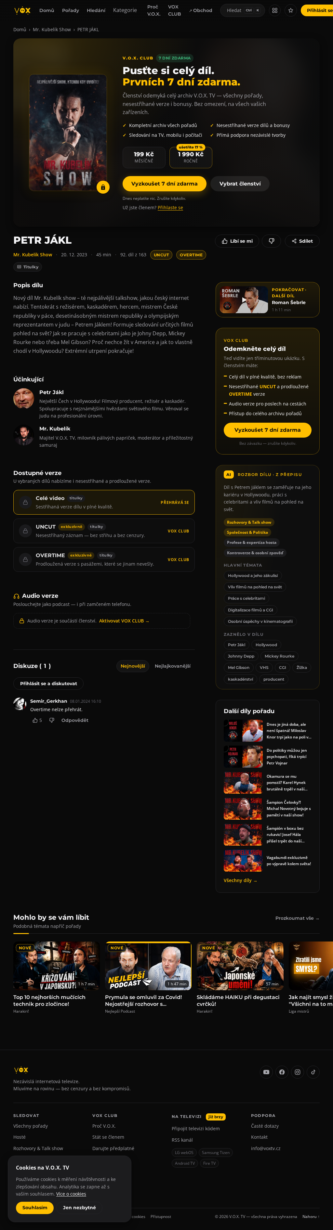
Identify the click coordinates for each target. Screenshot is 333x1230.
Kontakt (259, 1137)
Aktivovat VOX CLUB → (124, 621)
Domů (46, 10)
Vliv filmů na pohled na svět (255, 586)
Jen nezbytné (79, 1208)
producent (273, 679)
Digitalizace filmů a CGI (250, 610)
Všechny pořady (30, 1126)
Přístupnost (161, 1216)
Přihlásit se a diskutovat (48, 683)
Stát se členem (108, 1137)
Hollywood (266, 644)
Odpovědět (74, 720)
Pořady (70, 10)
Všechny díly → (241, 880)
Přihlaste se (170, 207)
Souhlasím (34, 1208)
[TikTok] (313, 1072)
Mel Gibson (238, 667)
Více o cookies (71, 1194)
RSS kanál (182, 1140)
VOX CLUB (174, 10)
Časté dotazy (265, 1126)
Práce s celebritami (246, 598)
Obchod (202, 10)
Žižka (302, 667)
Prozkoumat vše (297, 918)
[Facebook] (281, 1072)
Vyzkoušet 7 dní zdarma (164, 184)
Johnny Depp (241, 656)
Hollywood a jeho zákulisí (253, 575)
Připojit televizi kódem (196, 1128)
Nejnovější (133, 666)
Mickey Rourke (279, 656)
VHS (264, 667)
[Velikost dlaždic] (275, 10)
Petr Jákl (236, 644)
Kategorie (125, 10)
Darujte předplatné (113, 1148)
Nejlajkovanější (173, 666)
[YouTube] (266, 1072)
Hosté (19, 1137)
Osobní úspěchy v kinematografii (260, 621)
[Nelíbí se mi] (271, 241)
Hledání (96, 10)
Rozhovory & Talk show (38, 1148)
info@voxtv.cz (266, 1148)
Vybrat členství (240, 184)
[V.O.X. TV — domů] (22, 10)
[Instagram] (297, 1072)
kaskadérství (240, 679)
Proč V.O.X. (153, 10)
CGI (282, 667)
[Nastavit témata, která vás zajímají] (291, 10)
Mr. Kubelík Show (52, 29)
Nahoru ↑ (311, 1216)
